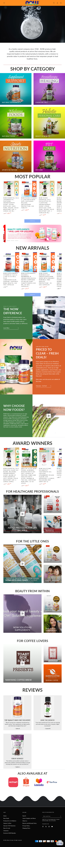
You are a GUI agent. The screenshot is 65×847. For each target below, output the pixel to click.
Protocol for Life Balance (9, 821)
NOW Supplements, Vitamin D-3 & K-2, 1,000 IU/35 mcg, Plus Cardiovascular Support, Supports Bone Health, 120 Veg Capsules (10, 279)
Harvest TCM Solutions (9, 825)
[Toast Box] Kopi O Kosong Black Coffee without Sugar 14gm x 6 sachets (51, 653)
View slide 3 (4, 239)
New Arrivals (6, 828)
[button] (54, 2)
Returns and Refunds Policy (30, 823)
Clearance (5, 830)
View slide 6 (16, 239)
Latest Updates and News (29, 818)
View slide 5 (12, 239)
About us (25, 821)
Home (5, 816)
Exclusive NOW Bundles (9, 833)
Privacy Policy (26, 825)
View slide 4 (8, 239)
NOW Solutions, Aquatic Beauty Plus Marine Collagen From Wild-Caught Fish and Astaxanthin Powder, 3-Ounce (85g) (51, 599)
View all (32, 220)
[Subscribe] (61, 816)
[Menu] (4, 2)
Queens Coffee (7, 823)
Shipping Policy (26, 828)
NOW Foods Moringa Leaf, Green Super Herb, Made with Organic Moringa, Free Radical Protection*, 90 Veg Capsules (47, 279)
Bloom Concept (10, 840)
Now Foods (6, 818)
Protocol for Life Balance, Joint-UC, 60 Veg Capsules (50, 505)
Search (24, 816)
